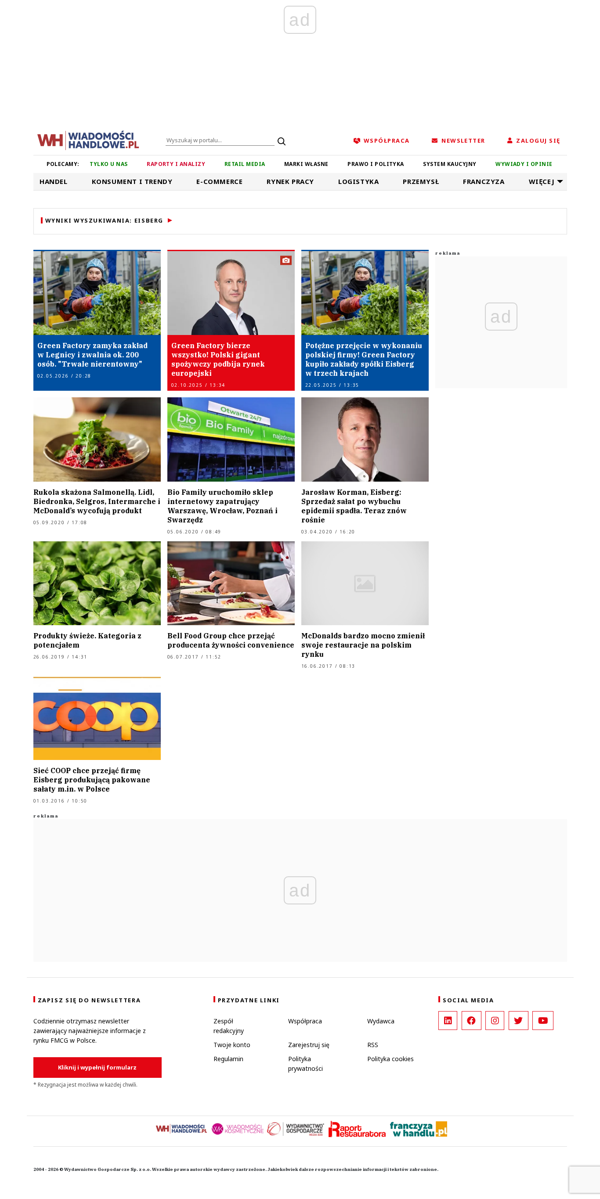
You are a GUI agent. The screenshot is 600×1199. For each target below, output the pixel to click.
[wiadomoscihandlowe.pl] (88, 139)
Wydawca (380, 1021)
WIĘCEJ (542, 181)
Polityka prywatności (305, 1064)
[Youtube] (542, 1020)
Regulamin (228, 1059)
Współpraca (305, 1021)
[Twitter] (518, 1020)
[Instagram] (494, 1020)
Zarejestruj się (308, 1045)
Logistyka (358, 181)
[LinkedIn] (447, 1020)
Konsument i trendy (132, 181)
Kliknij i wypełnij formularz (97, 1067)
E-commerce (219, 181)
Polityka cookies (390, 1059)
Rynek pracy (290, 181)
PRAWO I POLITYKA (375, 164)
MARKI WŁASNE (306, 164)
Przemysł (421, 181)
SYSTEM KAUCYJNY (449, 164)
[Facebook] (471, 1020)
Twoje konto (231, 1045)
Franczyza (483, 181)
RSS (372, 1045)
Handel (54, 181)
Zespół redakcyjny (228, 1026)
